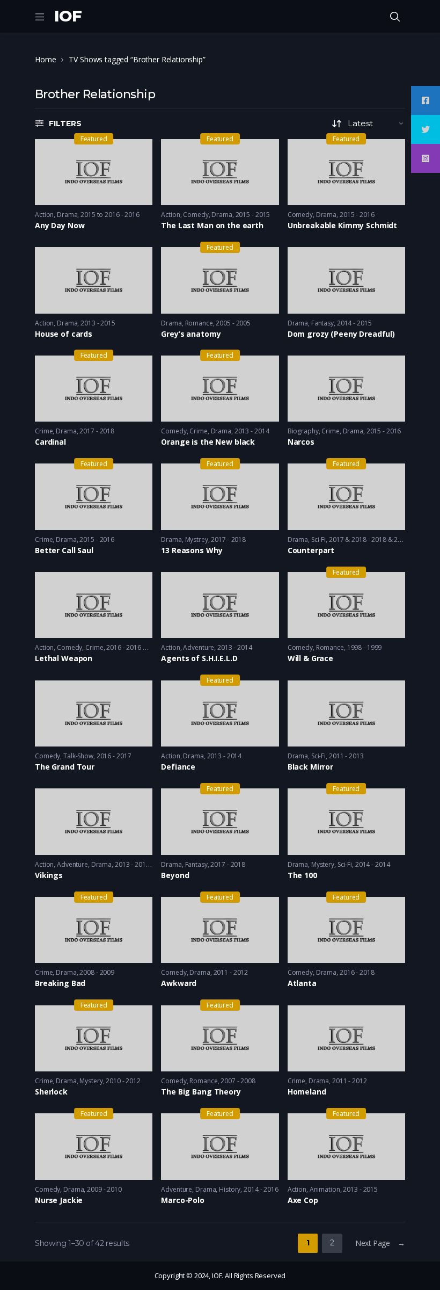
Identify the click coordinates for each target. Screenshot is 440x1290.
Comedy (195, 214)
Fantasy (322, 323)
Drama (67, 214)
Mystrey (196, 539)
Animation (325, 1189)
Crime (44, 431)
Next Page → (380, 1243)
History (229, 1189)
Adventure (198, 647)
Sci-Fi (318, 539)
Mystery (322, 864)
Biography (303, 431)
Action (44, 214)
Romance (199, 323)
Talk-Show (78, 755)
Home (45, 59)
